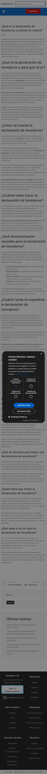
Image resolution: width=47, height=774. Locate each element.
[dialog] (23, 387)
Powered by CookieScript (30, 420)
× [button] (41, 354)
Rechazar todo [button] (24, 411)
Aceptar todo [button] (24, 405)
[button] (17, 417)
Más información (21, 374)
